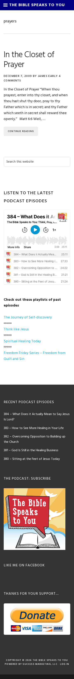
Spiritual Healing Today (22, 341)
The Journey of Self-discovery (28, 317)
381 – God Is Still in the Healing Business (31, 450)
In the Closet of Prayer (29, 60)
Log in (64, 664)
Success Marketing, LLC (40, 664)
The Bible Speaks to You (50, 660)
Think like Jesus (16, 329)
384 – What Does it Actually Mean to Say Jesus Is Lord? (37, 417)
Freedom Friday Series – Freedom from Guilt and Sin (34, 356)
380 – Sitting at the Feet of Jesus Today (32, 459)
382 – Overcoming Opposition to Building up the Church (34, 439)
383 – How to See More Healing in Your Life (34, 428)
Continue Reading (21, 131)
